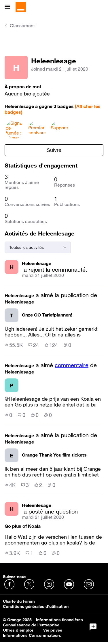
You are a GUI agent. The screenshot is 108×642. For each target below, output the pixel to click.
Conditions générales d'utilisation (36, 606)
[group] (14, 345)
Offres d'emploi (18, 630)
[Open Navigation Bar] (9, 7)
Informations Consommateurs (32, 635)
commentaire (71, 365)
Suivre (54, 150)
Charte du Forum (19, 601)
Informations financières (59, 619)
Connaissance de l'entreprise (31, 625)
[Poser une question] (93, 627)
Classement (22, 25)
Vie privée (52, 630)
